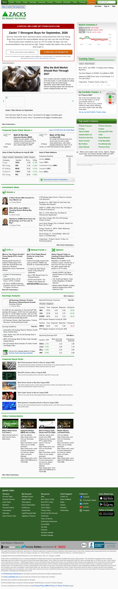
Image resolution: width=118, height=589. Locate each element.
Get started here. (13, 7)
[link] (14, 15)
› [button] (73, 101)
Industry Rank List (85, 135)
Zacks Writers (45, 507)
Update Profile (26, 499)
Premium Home (104, 147)
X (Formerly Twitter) (89, 500)
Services (92, 2)
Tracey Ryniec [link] (16, 202)
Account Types (8, 496)
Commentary (7, 510)
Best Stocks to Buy (47, 499)
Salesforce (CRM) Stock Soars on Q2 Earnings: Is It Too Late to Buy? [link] (22, 221)
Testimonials (64, 510)
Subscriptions (26, 502)
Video (75, 2)
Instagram (86, 510)
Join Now (98, 6)
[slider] (38, 106)
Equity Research (104, 138)
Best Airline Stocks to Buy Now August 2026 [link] (33, 382)
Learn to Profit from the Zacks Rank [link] (61, 130)
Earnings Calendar (47, 532)
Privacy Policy (46, 510)
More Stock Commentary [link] (65, 245)
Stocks (11, 2)
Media (62, 502)
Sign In (106, 6)
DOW (81, 28)
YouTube (86, 507)
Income (32, 157)
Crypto (25, 2)
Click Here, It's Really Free (56, 52)
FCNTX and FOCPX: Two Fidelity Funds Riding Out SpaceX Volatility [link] (36, 281)
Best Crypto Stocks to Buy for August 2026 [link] (33, 392)
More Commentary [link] (8, 124)
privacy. (33, 58)
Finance (50, 2)
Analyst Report (69, 159)
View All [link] (33, 326)
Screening (41, 2)
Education (67, 2)
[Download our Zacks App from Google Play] (106, 504)
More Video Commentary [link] (10, 475)
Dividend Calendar (47, 535)
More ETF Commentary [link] (10, 290)
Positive (42, 304)
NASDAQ (82, 30)
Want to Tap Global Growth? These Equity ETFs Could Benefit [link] (13, 256)
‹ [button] (3, 101)
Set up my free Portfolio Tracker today (92, 112)
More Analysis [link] (68, 296)
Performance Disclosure (49, 521)
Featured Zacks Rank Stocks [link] (16, 130)
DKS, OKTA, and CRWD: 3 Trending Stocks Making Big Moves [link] (20, 210)
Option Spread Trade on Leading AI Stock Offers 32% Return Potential (62, 256)
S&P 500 (82, 32)
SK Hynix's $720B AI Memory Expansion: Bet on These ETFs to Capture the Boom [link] (14, 285)
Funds (18, 2)
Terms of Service (46, 519)
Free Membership (105, 144)
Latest (81, 63)
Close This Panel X (8, 63)
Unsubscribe (26, 510)
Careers (62, 505)
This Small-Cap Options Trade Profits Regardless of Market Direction (63, 281)
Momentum (18, 157)
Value (5, 157)
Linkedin (85, 503)
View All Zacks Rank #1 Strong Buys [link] (56, 179)
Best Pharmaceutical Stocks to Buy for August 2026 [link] (36, 362)
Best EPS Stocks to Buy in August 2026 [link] (32, 372)
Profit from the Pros (86, 138)
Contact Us (64, 496)
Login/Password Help (29, 513)
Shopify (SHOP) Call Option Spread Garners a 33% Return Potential (63, 274)
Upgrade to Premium (28, 516)
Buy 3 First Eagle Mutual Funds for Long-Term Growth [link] (36, 256)
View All (70, 300)
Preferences (26, 507)
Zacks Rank (7, 502)
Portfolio (59, 2)
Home (5, 2)
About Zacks (45, 505)
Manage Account (27, 496)
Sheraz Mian (15, 306)
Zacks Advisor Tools (9, 516)
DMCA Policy (50, 586)
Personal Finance (8, 507)
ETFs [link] (9, 250)
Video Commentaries (12, 416)
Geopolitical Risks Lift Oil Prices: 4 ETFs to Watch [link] (11, 280)
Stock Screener (84, 141)
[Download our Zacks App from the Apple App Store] (106, 500)
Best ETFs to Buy (47, 502)
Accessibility (45, 524)
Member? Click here (45, 58)
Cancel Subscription (28, 505)
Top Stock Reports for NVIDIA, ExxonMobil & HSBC (96, 73)
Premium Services (9, 499)
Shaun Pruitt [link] (15, 225)
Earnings (33, 2)
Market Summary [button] (87, 25)
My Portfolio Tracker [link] (89, 92)
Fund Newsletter (104, 141)
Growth (10, 157)
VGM (26, 157)
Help (113, 6)
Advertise (63, 507)
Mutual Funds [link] (37, 250)
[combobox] (19, 352)
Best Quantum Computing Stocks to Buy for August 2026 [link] (38, 403)
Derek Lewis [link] (15, 215)
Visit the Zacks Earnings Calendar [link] (21, 353)
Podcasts (82, 2)
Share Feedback (65, 499)
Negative (50, 304)
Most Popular (89, 63)
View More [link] (69, 335)
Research (6, 505)
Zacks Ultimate (84, 147)
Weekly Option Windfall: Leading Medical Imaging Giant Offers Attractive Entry (63, 287)
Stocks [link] (9, 192)
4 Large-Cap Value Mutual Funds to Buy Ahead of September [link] (36, 270)
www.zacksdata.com (11, 577)
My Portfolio (83, 144)
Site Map (44, 527)
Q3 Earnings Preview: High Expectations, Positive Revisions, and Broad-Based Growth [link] (20, 321)
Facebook (86, 497)
